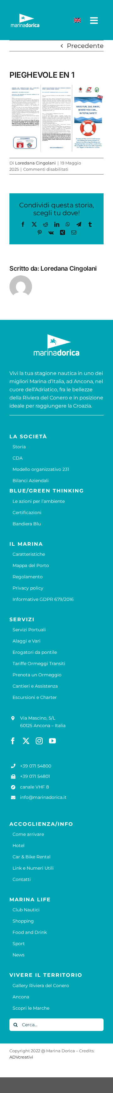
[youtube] (52, 740)
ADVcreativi (21, 1056)
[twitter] (26, 740)
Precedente (85, 45)
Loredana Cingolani (35, 162)
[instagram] (39, 740)
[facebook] (12, 740)
